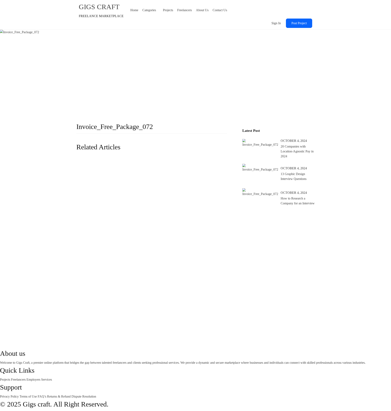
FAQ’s (42, 396)
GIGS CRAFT (99, 7)
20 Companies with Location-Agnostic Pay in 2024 (297, 151)
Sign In (276, 23)
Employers (33, 379)
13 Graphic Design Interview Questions (293, 176)
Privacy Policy (10, 396)
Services (46, 379)
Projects (5, 379)
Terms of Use (29, 396)
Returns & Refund (59, 396)
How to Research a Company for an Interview (298, 201)
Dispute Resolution (83, 396)
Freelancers (18, 379)
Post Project (299, 23)
